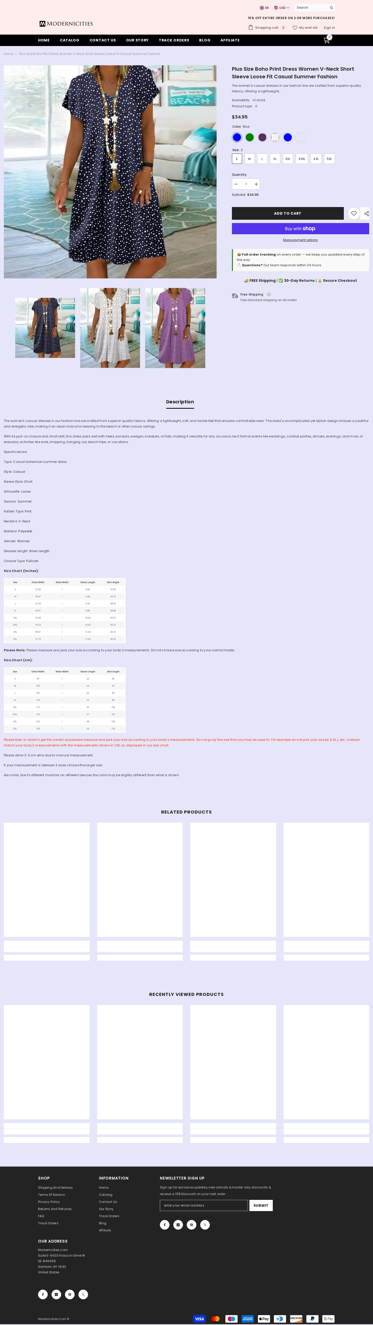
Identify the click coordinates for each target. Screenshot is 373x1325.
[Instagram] (178, 1225)
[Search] (314, 8)
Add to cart (287, 213)
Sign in (329, 27)
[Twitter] (205, 1225)
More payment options (300, 240)
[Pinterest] (191, 1225)
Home (8, 54)
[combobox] (309, 7)
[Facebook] (164, 1225)
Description (180, 402)
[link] (354, 213)
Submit (261, 1205)
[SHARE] (364, 214)
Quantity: (239, 174)
